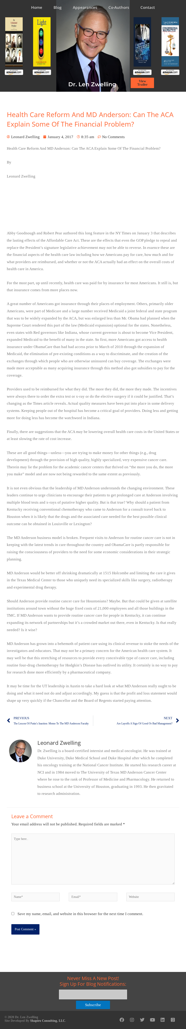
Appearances (85, 7)
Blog (57, 7)
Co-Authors (118, 7)
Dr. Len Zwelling (92, 84)
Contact (147, 7)
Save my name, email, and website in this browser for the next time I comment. (80, 914)
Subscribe (93, 1005)
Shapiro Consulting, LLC (47, 1020)
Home (36, 7)
